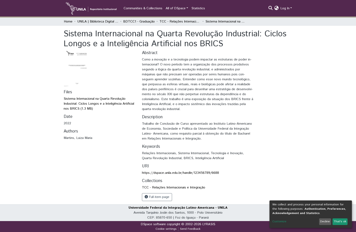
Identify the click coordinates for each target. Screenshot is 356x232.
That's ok (340, 221)
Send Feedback (190, 229)
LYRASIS (208, 224)
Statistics (198, 8)
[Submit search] (270, 8)
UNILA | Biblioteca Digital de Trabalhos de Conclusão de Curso (97, 21)
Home (68, 21)
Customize (279, 221)
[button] (276, 8)
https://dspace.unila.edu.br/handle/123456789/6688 (180, 172)
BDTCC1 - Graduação (139, 21)
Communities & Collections (143, 8)
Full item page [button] (158, 197)
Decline (325, 221)
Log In (284, 8)
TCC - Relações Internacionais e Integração (180, 21)
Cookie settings (166, 229)
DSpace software (153, 224)
